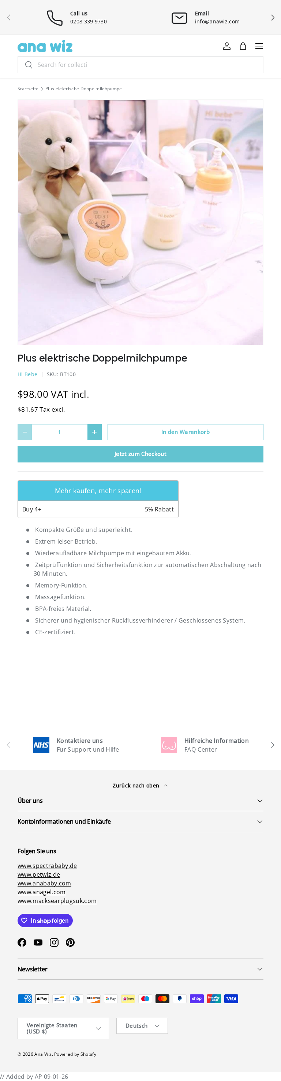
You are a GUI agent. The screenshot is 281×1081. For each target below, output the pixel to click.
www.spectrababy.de (47, 866)
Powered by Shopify (75, 1054)
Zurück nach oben (137, 785)
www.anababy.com (44, 883)
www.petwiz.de (39, 874)
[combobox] (140, 65)
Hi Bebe (27, 374)
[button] (243, 46)
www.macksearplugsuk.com (57, 901)
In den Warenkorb (185, 431)
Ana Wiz (43, 1054)
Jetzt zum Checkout (140, 453)
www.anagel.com (41, 892)
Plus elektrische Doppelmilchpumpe (83, 89)
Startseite (28, 89)
